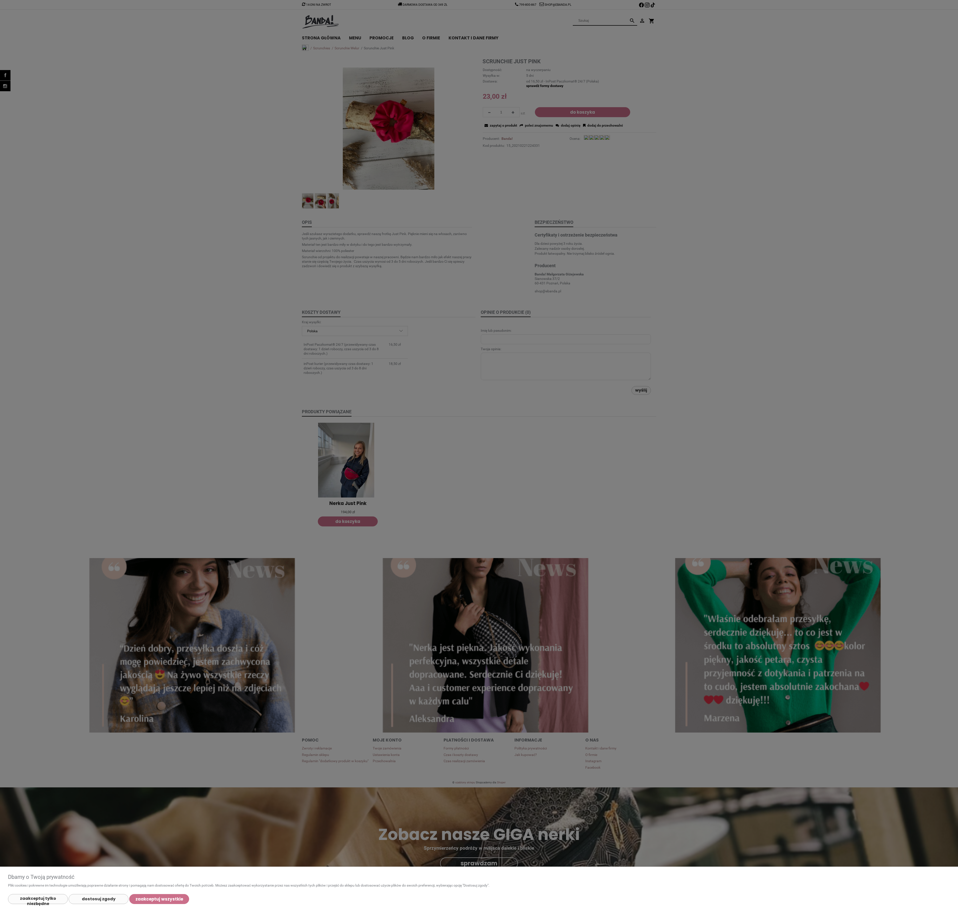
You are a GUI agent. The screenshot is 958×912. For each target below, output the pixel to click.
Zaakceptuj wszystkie (159, 899)
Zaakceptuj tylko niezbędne (38, 900)
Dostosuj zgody (99, 899)
